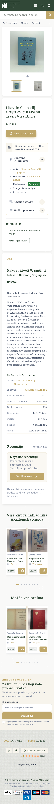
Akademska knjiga (36, 389)
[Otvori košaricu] (49, 5)
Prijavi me (27, 715)
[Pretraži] (50, 15)
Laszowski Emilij (37, 633)
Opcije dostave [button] (23, 201)
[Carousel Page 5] (29, 584)
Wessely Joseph (15, 633)
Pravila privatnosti (17, 786)
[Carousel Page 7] (34, 584)
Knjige (24, 23)
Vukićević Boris (15, 554)
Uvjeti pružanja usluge (35, 786)
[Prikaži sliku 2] (37, 85)
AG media (44, 779)
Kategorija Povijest (18, 240)
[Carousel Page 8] (37, 584)
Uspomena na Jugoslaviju (37, 560)
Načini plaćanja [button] (24, 210)
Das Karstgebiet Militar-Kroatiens (16, 639)
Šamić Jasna (35, 554)
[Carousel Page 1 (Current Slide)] (17, 584)
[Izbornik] (35, 5)
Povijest (36, 23)
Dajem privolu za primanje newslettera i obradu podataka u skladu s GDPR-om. (27, 723)
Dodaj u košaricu (23, 133)
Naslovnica (11, 23)
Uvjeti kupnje (26, 764)
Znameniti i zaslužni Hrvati (38, 638)
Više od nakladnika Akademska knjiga (24, 232)
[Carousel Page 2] (21, 584)
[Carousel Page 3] (24, 584)
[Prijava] (42, 5)
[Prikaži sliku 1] (16, 85)
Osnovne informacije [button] (21, 159)
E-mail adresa (10, 701)
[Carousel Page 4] (26, 584)
